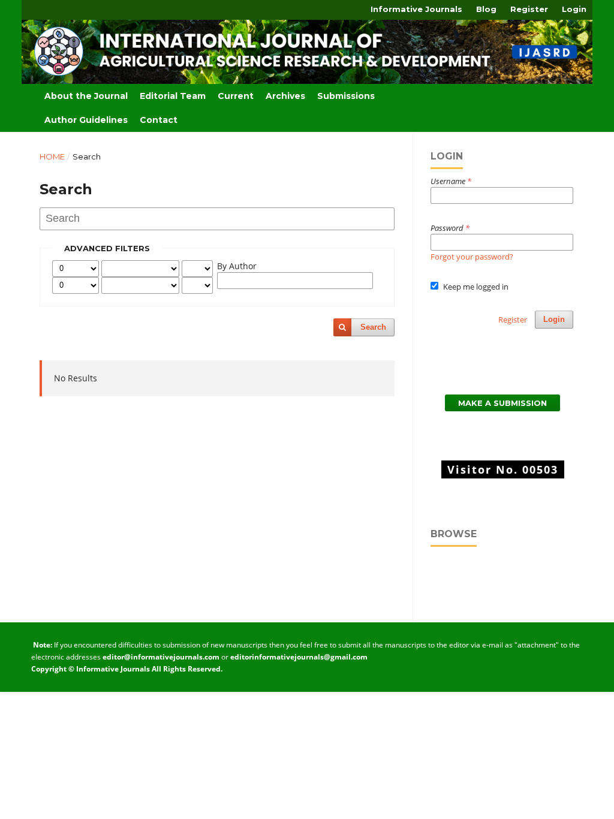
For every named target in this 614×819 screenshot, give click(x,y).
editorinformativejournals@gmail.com (298, 657)
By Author (237, 266)
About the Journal (86, 96)
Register (529, 9)
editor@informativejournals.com (161, 657)
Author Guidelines (86, 120)
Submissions (346, 96)
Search (373, 327)
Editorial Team (173, 96)
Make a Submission (502, 403)
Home (52, 156)
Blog (486, 9)
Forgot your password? (472, 256)
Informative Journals (416, 9)
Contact (158, 120)
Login (574, 9)
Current (236, 96)
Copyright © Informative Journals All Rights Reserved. (126, 669)
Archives (285, 96)
